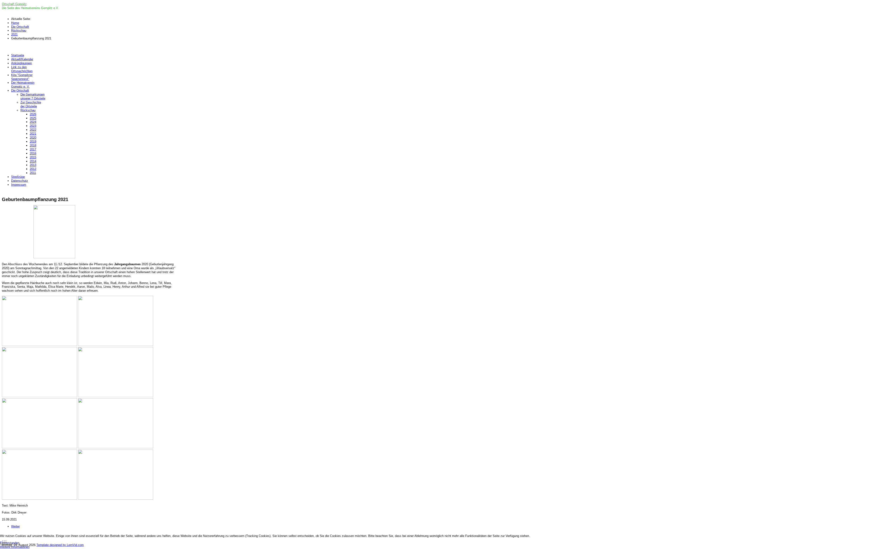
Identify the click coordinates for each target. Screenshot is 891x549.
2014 (33, 161)
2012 (33, 169)
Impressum (18, 184)
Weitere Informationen (14, 547)
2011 (33, 173)
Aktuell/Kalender (22, 59)
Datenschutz (19, 180)
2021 (33, 133)
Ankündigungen (21, 63)
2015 (33, 157)
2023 (33, 126)
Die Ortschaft (20, 90)
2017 (33, 149)
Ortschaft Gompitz (14, 4)
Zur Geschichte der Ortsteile (30, 104)
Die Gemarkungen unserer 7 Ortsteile (32, 96)
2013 (33, 165)
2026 (33, 114)
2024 (33, 122)
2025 (33, 118)
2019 (33, 141)
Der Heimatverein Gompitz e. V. (22, 84)
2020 (33, 137)
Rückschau (28, 110)
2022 (33, 129)
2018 (33, 145)
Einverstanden (9, 543)
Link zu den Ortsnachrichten (21, 69)
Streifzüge (18, 177)
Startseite (17, 55)
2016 (33, 153)
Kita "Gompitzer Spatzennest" (21, 77)
